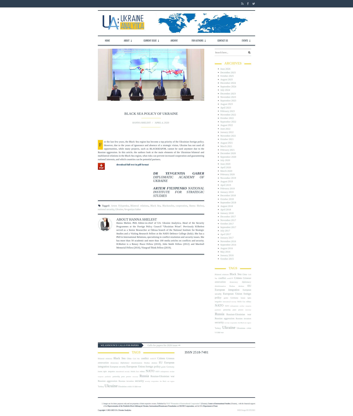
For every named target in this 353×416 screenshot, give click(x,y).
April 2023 (225, 107)
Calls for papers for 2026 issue (163, 345)
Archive (174, 40)
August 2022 (226, 125)
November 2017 (228, 220)
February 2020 (227, 174)
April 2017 (225, 234)
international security (229, 301)
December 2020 (228, 153)
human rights (246, 298)
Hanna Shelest (141, 122)
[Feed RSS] (242, 3)
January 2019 (227, 192)
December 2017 (228, 216)
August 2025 (226, 79)
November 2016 (228, 241)
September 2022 (228, 121)
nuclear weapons (245, 306)
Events (245, 40)
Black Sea (155, 205)
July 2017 (225, 230)
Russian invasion (243, 318)
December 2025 (228, 72)
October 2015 (227, 259)
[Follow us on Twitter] (253, 3)
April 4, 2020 (162, 122)
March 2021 (226, 146)
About (126, 40)
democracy (234, 282)
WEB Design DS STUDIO (246, 410)
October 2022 (227, 118)
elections (241, 286)
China (244, 274)
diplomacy (246, 282)
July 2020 (225, 160)
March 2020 (226, 171)
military (248, 301)
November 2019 (228, 178)
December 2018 (228, 195)
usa (218, 332)
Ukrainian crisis (244, 328)
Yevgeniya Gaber (132, 209)
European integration (227, 289)
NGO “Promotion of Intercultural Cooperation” (183, 404)
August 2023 (226, 104)
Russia (219, 314)
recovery (248, 310)
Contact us (222, 40)
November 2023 (228, 97)
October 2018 (227, 199)
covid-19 (230, 278)
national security (106, 209)
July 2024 (225, 90)
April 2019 (225, 185)
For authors (197, 40)
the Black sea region (244, 323)
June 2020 (225, 164)
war (222, 332)
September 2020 (228, 157)
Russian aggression (224, 318)
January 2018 (227, 213)
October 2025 (227, 76)
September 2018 (228, 202)
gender (226, 298)
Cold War (136, 358)
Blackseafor (168, 205)
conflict (222, 278)
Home (107, 40)
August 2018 (226, 206)
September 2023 (228, 100)
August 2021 (226, 143)
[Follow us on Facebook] (248, 3)
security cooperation (230, 323)
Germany (234, 298)
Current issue (150, 40)
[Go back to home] (123, 21)
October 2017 (227, 223)
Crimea (238, 278)
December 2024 (228, 83)
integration (218, 301)
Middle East (241, 301)
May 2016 (225, 251)
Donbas (232, 286)
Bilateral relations (139, 205)
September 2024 (228, 86)
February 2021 (227, 150)
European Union (232, 293)
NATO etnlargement (231, 306)
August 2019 (226, 181)
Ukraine (119, 209)
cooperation (181, 205)
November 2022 (228, 114)
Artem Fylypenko (120, 205)
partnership (227, 310)
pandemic (218, 310)
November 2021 (228, 135)
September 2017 (228, 227)
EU (249, 285)
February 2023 (227, 111)
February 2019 (227, 188)
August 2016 (226, 248)
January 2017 (227, 237)
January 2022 (227, 132)
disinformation (220, 286)
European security (118, 367)
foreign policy (153, 366)
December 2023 (228, 93)
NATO (219, 305)
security (219, 322)
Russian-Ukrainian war (238, 314)
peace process (238, 310)
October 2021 (227, 139)
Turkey (218, 328)
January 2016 (227, 255)
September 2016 (228, 244)
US (216, 332)
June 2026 (225, 69)
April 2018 (225, 209)
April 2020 (225, 167)
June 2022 (225, 128)
